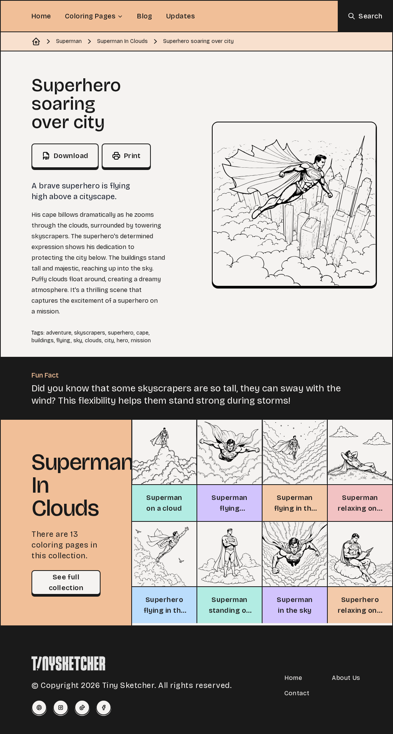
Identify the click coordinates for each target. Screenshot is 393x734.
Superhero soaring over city (198, 41)
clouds (93, 340)
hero (122, 340)
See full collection (66, 582)
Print (132, 156)
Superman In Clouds (122, 41)
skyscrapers (89, 333)
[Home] (36, 41)
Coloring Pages (90, 16)
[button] (294, 204)
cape (142, 333)
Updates (180, 16)
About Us (346, 677)
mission (141, 340)
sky (77, 340)
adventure (58, 333)
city (109, 340)
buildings (42, 340)
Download (71, 156)
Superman (69, 41)
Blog (144, 16)
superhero (121, 333)
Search (370, 16)
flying (63, 340)
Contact (297, 693)
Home (41, 16)
